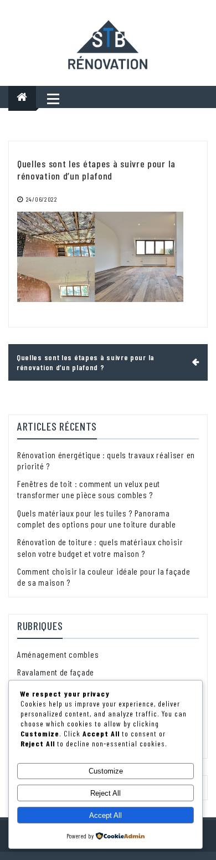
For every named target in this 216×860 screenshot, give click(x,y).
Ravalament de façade (55, 672)
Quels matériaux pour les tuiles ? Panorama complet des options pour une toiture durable (96, 518)
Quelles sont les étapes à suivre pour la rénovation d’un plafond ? (86, 362)
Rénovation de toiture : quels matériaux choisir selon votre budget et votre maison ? (100, 547)
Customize (106, 771)
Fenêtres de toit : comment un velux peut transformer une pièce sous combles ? (88, 489)
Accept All (105, 815)
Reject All (105, 793)
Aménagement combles (58, 654)
